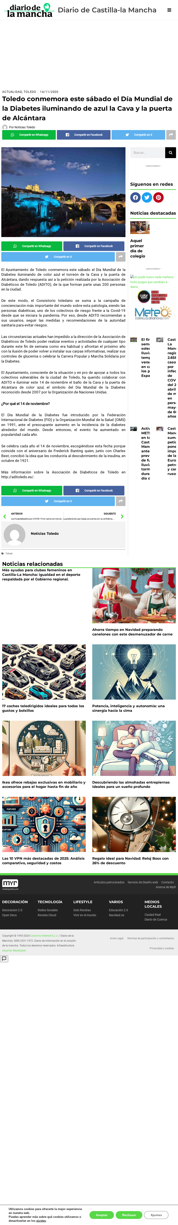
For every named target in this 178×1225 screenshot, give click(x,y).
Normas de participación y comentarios (150, 938)
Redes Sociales (48, 910)
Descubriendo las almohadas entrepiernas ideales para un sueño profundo (131, 784)
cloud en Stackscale (13, 950)
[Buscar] (170, 152)
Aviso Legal (117, 938)
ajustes (39, 1221)
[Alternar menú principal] (169, 9)
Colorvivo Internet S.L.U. (44, 935)
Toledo (30, 92)
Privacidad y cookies (162, 948)
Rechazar (130, 1215)
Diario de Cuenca (156, 919)
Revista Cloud (47, 915)
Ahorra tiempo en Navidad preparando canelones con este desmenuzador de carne (132, 632)
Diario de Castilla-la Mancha (107, 10)
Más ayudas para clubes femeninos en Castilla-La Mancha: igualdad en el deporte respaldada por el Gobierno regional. (41, 574)
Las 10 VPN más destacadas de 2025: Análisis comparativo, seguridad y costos (43, 860)
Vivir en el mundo (84, 915)
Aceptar (103, 1215)
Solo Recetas (82, 910)
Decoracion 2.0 (12, 910)
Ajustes (157, 1215)
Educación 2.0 (118, 910)
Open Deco (9, 915)
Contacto (167, 882)
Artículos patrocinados (109, 882)
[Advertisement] (89, 52)
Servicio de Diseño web (143, 882)
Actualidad (12, 92)
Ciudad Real (153, 914)
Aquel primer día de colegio (137, 248)
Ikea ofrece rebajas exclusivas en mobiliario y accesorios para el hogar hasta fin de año (44, 784)
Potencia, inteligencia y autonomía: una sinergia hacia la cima (128, 708)
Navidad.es (116, 915)
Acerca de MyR (166, 887)
